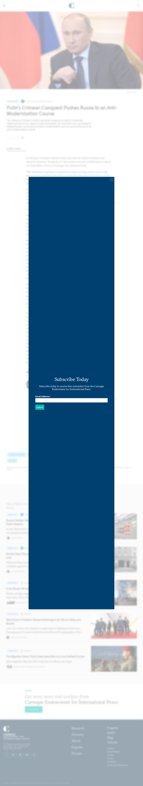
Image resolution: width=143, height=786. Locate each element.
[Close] (111, 179)
